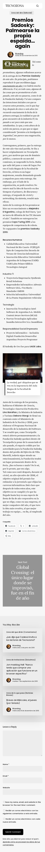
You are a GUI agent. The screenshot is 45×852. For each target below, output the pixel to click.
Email (6, 776)
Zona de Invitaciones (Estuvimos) (21, 660)
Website (6, 787)
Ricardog (19, 53)
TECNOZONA (14, 5)
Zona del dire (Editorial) (21, 13)
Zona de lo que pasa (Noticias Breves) (19, 694)
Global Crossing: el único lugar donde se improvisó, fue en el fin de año (22, 581)
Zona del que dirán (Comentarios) (21, 632)
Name (6, 764)
